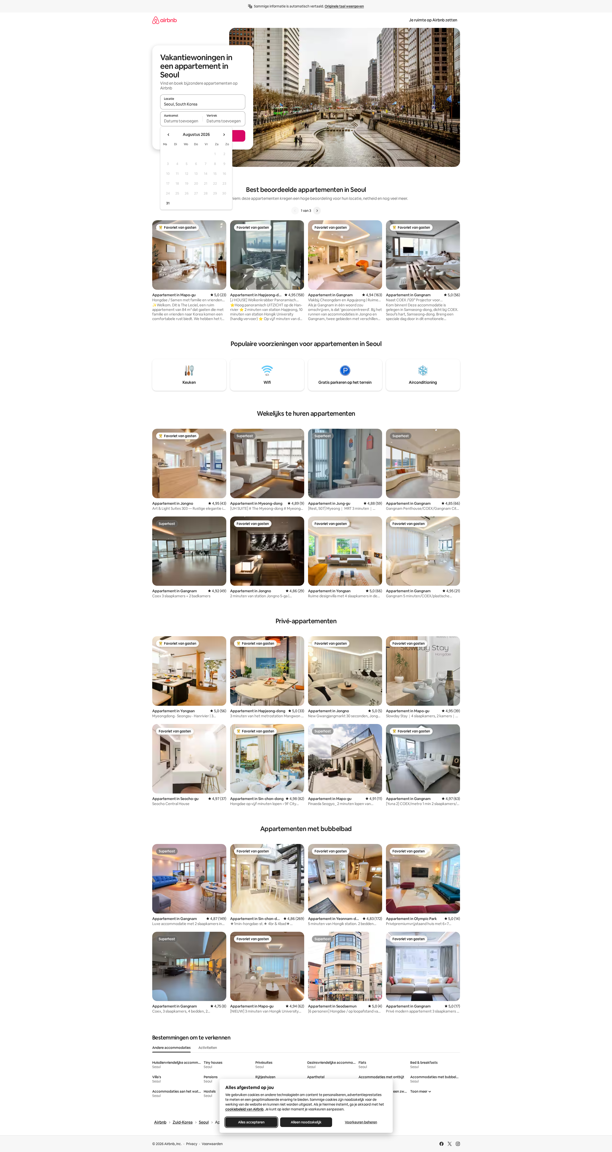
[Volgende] (317, 210)
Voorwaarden (212, 1144)
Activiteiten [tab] (207, 1047)
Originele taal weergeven (344, 6)
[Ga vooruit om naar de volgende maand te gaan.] (223, 134)
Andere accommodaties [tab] (171, 1047)
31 (168, 203)
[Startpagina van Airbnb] (164, 20)
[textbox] (181, 121)
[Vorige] (295, 210)
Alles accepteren (251, 1122)
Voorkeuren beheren (361, 1122)
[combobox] (202, 104)
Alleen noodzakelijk (306, 1122)
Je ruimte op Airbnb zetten (433, 20)
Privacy (191, 1144)
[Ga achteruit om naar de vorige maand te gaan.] (168, 134)
